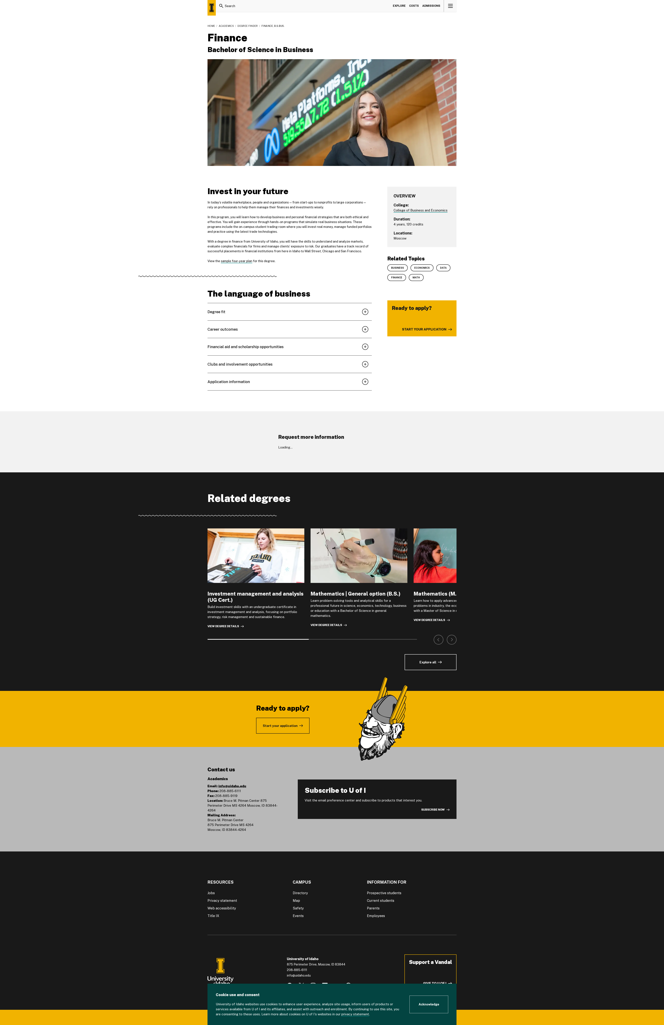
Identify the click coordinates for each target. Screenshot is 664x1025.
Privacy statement (222, 901)
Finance (396, 277)
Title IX (213, 916)
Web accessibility (222, 908)
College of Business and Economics (421, 210)
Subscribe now (433, 809)
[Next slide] (451, 640)
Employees (376, 916)
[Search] (221, 6)
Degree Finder (247, 26)
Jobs (211, 893)
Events (298, 916)
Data (443, 267)
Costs (414, 5)
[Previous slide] (438, 640)
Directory (300, 893)
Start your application (280, 726)
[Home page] (212, 8)
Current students (380, 901)
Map (296, 901)
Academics (226, 26)
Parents (373, 908)
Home (211, 26)
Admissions (431, 5)
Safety (298, 908)
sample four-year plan (236, 261)
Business (397, 267)
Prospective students (384, 893)
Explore (399, 5)
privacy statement (355, 1014)
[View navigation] (450, 6)
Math (416, 277)
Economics (422, 267)
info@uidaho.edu (232, 786)
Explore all (427, 662)
